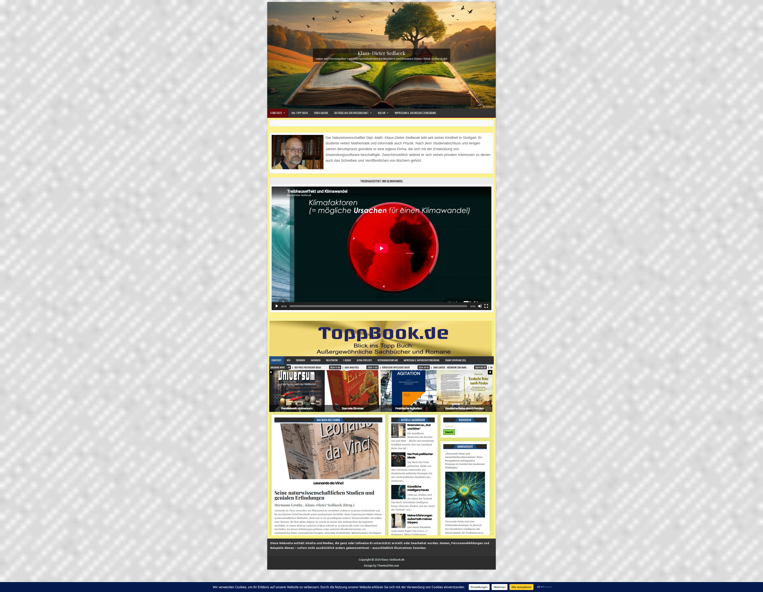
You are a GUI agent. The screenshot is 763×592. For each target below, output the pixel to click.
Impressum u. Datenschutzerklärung (415, 113)
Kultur (381, 113)
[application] (381, 248)
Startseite (276, 113)
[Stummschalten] (480, 306)
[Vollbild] (486, 306)
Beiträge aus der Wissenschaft (351, 113)
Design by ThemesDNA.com (381, 565)
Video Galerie (321, 113)
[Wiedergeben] (277, 306)
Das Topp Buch (299, 113)
